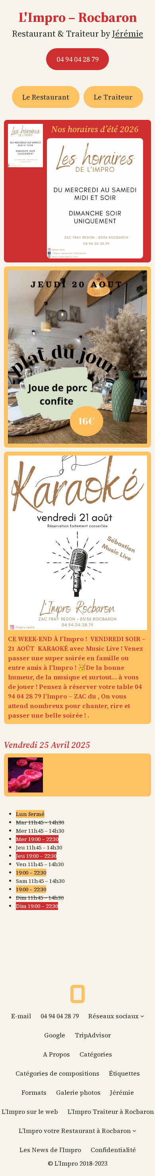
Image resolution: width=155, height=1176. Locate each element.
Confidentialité (113, 1149)
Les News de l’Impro (50, 1149)
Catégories (95, 1054)
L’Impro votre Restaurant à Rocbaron (75, 1130)
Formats (33, 1092)
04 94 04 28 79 (77, 59)
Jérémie (127, 33)
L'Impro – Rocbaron (77, 17)
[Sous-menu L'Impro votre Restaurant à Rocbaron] (134, 1131)
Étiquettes (124, 1073)
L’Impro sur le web (30, 1111)
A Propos (56, 1054)
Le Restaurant (45, 97)
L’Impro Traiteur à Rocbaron (111, 1111)
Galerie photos (78, 1092)
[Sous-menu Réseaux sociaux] (142, 1016)
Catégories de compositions (57, 1073)
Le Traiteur (113, 97)
